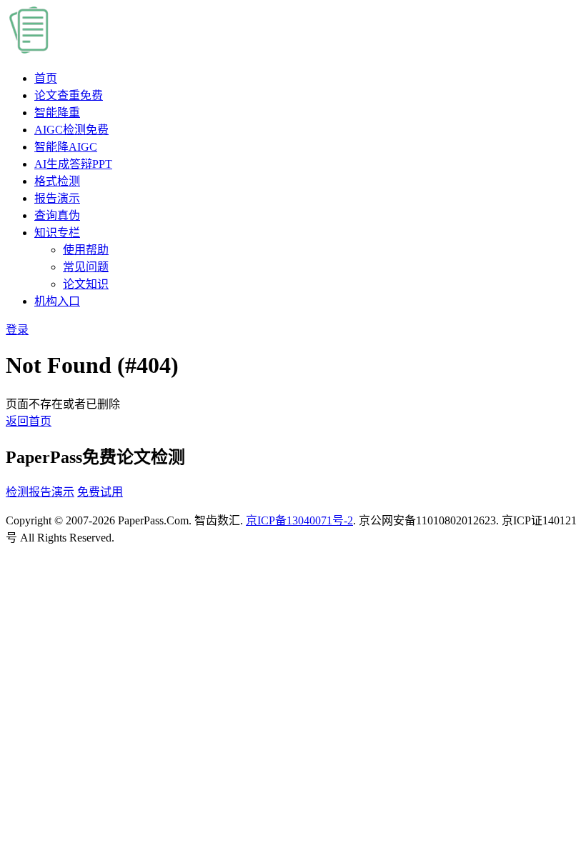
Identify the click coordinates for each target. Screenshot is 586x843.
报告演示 (57, 198)
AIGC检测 (71, 130)
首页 (45, 78)
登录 (17, 330)
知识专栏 (57, 232)
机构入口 (57, 301)
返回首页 (28, 421)
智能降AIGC (65, 147)
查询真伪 (57, 215)
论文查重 (68, 95)
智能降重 (57, 112)
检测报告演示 (40, 492)
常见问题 (86, 267)
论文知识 (86, 284)
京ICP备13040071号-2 (299, 520)
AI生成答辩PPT (73, 164)
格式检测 (57, 181)
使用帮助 (86, 250)
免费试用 (100, 492)
